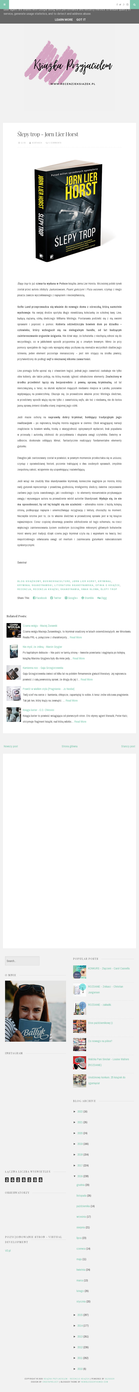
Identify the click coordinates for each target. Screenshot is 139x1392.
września (81, 1217)
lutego (80, 1291)
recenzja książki (46, 589)
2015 (80, 1315)
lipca (79, 1238)
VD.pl (8, 1251)
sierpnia (81, 1227)
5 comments (55, 142)
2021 (80, 1122)
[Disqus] (69, 802)
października (83, 1206)
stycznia (81, 1301)
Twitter (57, 598)
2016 (80, 1176)
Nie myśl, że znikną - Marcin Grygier (42, 647)
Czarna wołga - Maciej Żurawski (40, 626)
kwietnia (81, 1270)
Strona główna (69, 746)
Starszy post (128, 746)
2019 (80, 1144)
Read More (76, 637)
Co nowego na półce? (100, 1041)
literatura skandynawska (74, 585)
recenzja (24, 589)
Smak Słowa (90, 589)
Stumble (89, 598)
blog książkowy (29, 581)
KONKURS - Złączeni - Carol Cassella (109, 968)
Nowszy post (11, 746)
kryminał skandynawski (34, 585)
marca (80, 1280)
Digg (104, 598)
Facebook (41, 598)
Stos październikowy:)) (100, 1023)
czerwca (81, 1249)
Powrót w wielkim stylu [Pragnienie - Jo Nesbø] (48, 689)
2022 (80, 1111)
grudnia (81, 1185)
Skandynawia (69, 589)
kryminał (104, 581)
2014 (80, 1326)
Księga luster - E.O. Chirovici (38, 710)
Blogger (109, 1378)
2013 (80, 1336)
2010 (80, 1369)
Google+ (72, 598)
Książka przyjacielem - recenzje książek (66, 1378)
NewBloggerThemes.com (94, 1382)
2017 (80, 1165)
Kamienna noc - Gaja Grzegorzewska (43, 668)
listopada (81, 1196)
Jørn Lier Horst (84, 581)
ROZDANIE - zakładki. (99, 1005)
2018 (80, 1154)
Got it (81, 19)
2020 (80, 1133)
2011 (79, 1358)
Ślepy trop (109, 589)
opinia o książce (107, 585)
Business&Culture (56, 581)
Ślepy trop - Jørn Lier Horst (47, 134)
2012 (80, 1347)
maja (79, 1259)
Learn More (64, 19)
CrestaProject (50, 1382)
